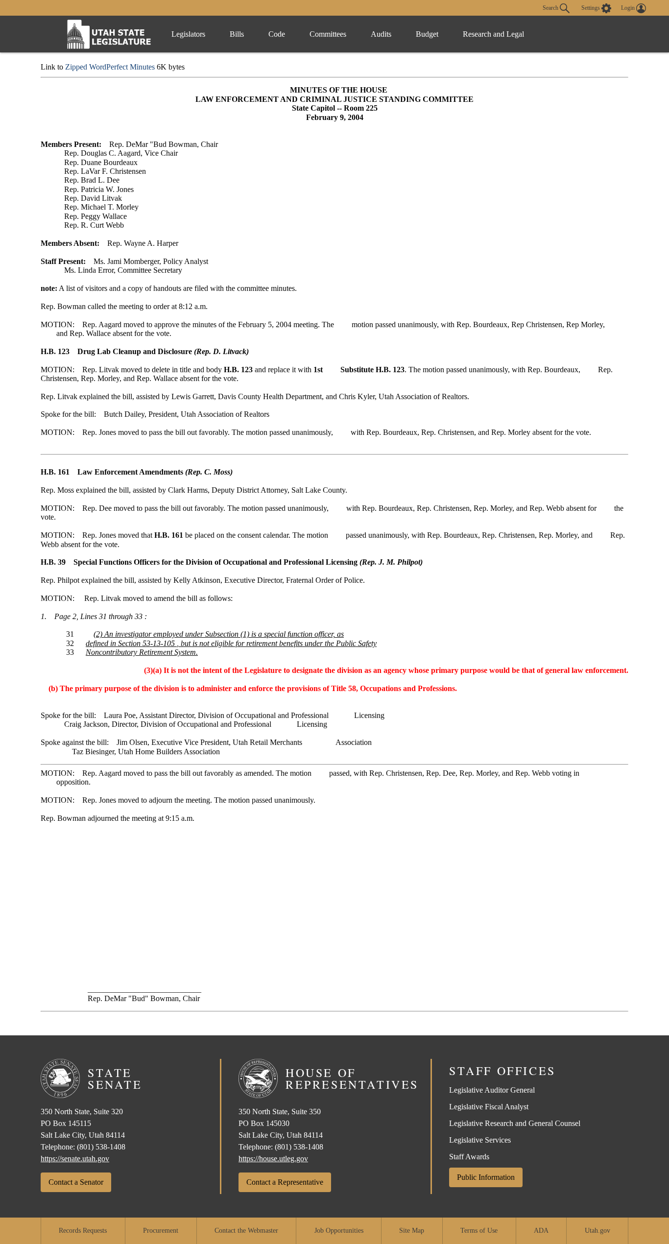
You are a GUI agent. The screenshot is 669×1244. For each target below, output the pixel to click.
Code (276, 34)
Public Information (486, 1177)
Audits (381, 34)
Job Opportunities (338, 1230)
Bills (237, 34)
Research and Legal (493, 34)
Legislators (188, 34)
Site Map (411, 1230)
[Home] (109, 34)
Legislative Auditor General (492, 1090)
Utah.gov (597, 1230)
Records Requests (83, 1230)
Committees (328, 34)
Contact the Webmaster (246, 1230)
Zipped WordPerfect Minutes (110, 67)
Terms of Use (479, 1230)
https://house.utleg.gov (273, 1158)
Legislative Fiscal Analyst (488, 1106)
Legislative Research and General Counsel (514, 1123)
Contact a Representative (284, 1182)
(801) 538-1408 (101, 1147)
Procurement (160, 1230)
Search (551, 7)
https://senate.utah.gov (75, 1158)
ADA (541, 1230)
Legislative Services (480, 1140)
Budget (427, 34)
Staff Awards (469, 1156)
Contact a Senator (75, 1182)
